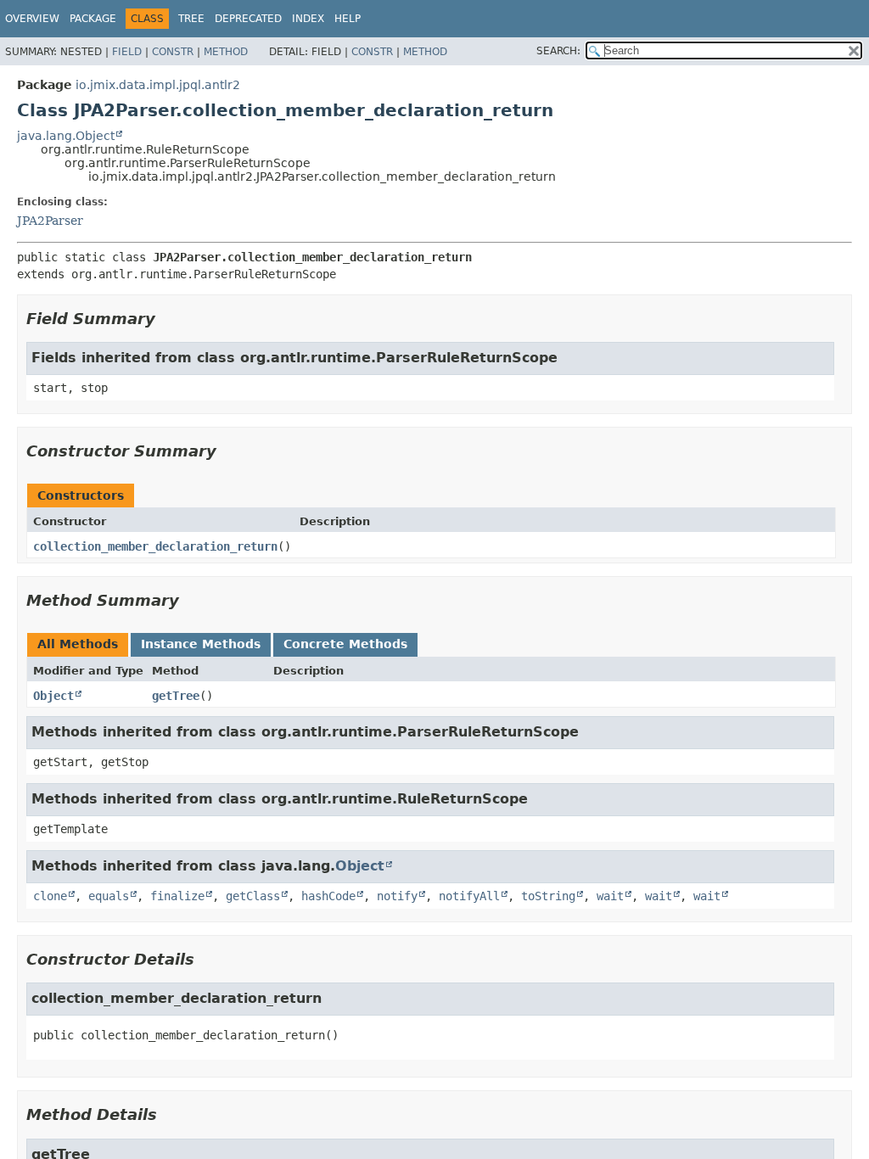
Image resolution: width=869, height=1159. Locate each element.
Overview (32, 19)
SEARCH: (558, 51)
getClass (253, 896)
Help (347, 19)
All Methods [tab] (77, 644)
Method (226, 52)
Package (93, 19)
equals (108, 896)
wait (610, 896)
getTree (175, 696)
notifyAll (469, 896)
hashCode (328, 896)
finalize (177, 896)
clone (50, 896)
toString (548, 896)
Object (53, 696)
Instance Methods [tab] (201, 644)
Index (308, 19)
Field (127, 52)
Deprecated (248, 19)
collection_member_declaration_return (155, 546)
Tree (191, 19)
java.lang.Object (66, 136)
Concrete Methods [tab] (345, 644)
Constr (172, 52)
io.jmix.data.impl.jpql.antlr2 (158, 85)
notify (397, 896)
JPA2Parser (50, 220)
